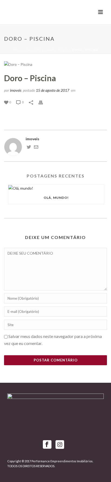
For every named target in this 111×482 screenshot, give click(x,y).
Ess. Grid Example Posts (47, 50)
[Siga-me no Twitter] (29, 147)
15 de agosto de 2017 (52, 90)
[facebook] (47, 444)
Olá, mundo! (56, 198)
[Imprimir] (43, 102)
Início (18, 50)
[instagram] (60, 444)
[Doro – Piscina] (55, 64)
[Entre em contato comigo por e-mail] (36, 147)
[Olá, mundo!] (56, 187)
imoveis (15, 90)
